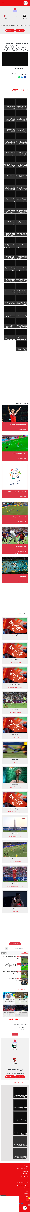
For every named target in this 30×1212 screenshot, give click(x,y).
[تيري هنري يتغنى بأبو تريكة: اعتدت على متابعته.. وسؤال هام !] (21, 321)
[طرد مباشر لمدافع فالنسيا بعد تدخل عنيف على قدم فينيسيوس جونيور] (9, 205)
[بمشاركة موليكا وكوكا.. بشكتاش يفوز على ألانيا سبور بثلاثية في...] (9, 263)
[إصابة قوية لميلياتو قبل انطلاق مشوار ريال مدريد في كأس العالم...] (9, 217)
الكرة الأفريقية (15, 659)
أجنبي (21, 1030)
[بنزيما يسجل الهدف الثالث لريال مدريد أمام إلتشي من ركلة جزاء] (21, 148)
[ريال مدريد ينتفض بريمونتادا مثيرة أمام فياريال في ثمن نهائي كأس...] (9, 321)
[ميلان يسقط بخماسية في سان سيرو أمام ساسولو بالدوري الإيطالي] (9, 240)
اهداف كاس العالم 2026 (20, 546)
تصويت (15, 1034)
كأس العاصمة (15, 635)
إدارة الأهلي (15, 908)
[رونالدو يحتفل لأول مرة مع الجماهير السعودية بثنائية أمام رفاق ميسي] (21, 344)
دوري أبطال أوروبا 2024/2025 (15, 861)
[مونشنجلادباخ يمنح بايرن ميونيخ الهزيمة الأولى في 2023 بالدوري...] (21, 125)
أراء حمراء (26, 1187)
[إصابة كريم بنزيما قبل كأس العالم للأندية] (21, 217)
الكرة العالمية (9, 43)
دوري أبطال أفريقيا (15, 684)
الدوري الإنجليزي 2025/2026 (15, 737)
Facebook (25, 77)
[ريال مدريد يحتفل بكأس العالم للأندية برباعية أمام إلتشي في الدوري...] (9, 136)
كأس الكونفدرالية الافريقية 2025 (15, 787)
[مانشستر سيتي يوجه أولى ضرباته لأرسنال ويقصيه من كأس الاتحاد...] (21, 263)
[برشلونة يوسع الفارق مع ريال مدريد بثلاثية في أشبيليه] (21, 171)
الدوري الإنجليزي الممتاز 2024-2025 (15, 886)
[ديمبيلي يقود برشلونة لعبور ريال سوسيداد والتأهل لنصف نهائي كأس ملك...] (21, 286)
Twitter (22, 77)
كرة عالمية (18, 43)
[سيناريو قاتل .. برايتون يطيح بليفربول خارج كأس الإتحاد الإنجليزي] (21, 240)
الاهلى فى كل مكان (22, 1185)
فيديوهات (25, 1193)
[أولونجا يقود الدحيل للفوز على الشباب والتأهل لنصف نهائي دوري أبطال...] (9, 102)
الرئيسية (25, 43)
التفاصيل (20, 30)
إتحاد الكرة (15, 833)
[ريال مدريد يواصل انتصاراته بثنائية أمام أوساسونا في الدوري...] (9, 113)
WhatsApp (19, 77)
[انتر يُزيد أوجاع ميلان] (9, 171)
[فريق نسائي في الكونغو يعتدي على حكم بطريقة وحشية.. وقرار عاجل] (21, 136)
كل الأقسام (15, 943)
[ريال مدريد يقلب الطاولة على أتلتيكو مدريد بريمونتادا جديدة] (21, 274)
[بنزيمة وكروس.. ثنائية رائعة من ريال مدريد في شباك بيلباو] (21, 298)
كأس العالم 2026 (22, 576)
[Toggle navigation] (3, 2)
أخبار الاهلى (25, 1173)
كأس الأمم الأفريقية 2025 (15, 662)
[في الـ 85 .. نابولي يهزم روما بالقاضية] (21, 228)
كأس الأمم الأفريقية (22, 1168)
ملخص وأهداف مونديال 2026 (19, 516)
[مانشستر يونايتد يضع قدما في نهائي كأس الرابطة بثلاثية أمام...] (9, 274)
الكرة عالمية (25, 1180)
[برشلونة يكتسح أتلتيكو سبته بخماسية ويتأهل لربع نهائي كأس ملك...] (21, 332)
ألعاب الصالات (15, 911)
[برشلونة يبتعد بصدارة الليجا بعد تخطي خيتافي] (9, 298)
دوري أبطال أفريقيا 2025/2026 (15, 687)
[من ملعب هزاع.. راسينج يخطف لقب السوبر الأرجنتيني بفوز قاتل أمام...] (9, 309)
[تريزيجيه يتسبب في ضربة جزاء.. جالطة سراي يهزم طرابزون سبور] (9, 182)
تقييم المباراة (10, 30)
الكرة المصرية (24, 1176)
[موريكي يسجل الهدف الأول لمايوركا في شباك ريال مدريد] (21, 194)
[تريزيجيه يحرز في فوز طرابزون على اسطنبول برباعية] (21, 309)
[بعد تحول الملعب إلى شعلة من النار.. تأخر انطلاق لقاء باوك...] (21, 182)
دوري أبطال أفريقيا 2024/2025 (15, 811)
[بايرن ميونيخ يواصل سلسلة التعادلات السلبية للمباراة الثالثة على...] (21, 251)
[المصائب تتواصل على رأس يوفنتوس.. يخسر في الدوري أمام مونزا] (9, 228)
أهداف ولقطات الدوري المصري (18, 453)
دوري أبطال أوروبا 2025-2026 (15, 712)
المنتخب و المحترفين (22, 1182)
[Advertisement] (15, 84)
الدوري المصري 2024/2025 (15, 836)
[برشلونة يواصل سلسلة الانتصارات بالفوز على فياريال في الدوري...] (21, 159)
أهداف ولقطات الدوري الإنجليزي (18, 424)
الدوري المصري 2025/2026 (15, 762)
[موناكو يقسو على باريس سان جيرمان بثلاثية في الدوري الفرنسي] (9, 159)
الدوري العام (15, 759)
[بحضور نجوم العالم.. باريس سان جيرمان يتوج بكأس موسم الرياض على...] (9, 332)
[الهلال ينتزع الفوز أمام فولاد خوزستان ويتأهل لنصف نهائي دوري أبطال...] (21, 102)
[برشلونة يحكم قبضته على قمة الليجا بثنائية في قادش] (21, 113)
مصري (21, 1027)
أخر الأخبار (25, 1171)
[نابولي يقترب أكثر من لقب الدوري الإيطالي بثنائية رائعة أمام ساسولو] (9, 125)
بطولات (26, 1191)
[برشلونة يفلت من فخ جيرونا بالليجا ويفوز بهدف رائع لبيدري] (9, 251)
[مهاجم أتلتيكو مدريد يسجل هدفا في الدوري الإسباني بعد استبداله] (9, 194)
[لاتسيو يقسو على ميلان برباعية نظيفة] (9, 286)
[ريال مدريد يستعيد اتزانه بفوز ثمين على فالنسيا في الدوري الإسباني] (21, 205)
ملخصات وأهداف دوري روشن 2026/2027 (16, 491)
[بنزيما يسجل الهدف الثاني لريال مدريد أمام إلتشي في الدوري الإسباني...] (9, 148)
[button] (2, 953)
